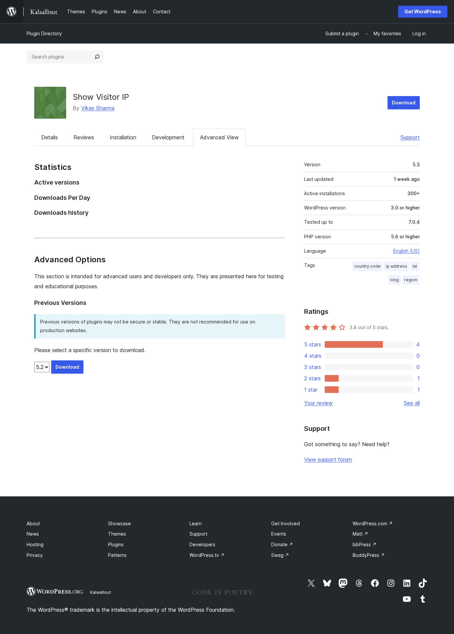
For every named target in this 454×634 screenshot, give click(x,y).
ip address (396, 266)
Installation (123, 137)
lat (414, 266)
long (394, 279)
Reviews (83, 137)
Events (278, 534)
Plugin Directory (44, 33)
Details (49, 137)
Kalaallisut (100, 592)
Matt (360, 534)
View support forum (328, 459)
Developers (202, 544)
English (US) (406, 251)
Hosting (35, 544)
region (410, 279)
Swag (280, 555)
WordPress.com (373, 523)
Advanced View (219, 137)
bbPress (365, 544)
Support (410, 137)
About (33, 523)
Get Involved (285, 523)
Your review (318, 403)
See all (412, 403)
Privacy (35, 555)
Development (168, 137)
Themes (117, 534)
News (33, 534)
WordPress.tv (207, 555)
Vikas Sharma (97, 108)
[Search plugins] (97, 56)
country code (367, 266)
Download (403, 102)
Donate (282, 544)
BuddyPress (369, 555)
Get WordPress (422, 11)
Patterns (117, 555)
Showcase (119, 523)
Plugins (116, 544)
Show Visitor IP (101, 97)
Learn (195, 523)
